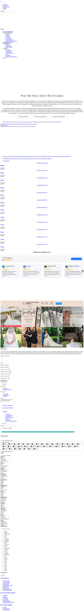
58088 (2, 165)
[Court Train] (3, 501)
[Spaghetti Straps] (4, 523)
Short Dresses (6, 584)
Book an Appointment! (8, 405)
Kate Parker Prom (7, 601)
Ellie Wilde (5, 597)
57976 (2, 246)
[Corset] (5, 472)
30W (71, 446)
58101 (2, 173)
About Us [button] (5, 411)
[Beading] (3, 487)
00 (10, 444)
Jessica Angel (6, 600)
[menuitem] (43, 4)
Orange (6, 558)
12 (43, 444)
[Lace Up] (4, 477)
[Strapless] (4, 524)
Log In (4, 9)
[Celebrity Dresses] (5, 470)
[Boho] (4, 464)
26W (58, 446)
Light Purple (7, 548)
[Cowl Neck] (4, 504)
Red (5, 557)
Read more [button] (4, 275)
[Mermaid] (4, 512)
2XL (36, 449)
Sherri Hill (5, 595)
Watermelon (7, 554)
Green (6, 535)
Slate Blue (7, 541)
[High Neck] (4, 506)
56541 (2, 202)
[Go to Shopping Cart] (1, 1)
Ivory (6, 561)
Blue (5, 542)
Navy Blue (7, 544)
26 (79, 444)
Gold (6, 563)
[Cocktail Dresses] (6, 461)
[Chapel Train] (3, 500)
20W (39, 446)
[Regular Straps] (4, 522)
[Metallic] (2, 482)
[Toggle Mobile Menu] (1, 402)
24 (74, 444)
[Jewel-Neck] (4, 507)
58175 (2, 195)
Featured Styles (6, 160)
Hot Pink (6, 552)
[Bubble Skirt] (5, 469)
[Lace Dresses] (4, 467)
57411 (2, 232)
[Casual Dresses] (6, 460)
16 (53, 444)
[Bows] (3, 489)
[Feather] (3, 494)
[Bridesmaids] (6, 458)
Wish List (5, 4)
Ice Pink (6, 549)
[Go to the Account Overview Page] (1, 2)
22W (46, 446)
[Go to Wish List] (2, 1)
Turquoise (7, 539)
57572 (2, 224)
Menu (2, 29)
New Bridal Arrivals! (7, 590)
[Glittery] (2, 481)
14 (48, 444)
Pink (5, 550)
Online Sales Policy (7, 389)
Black (6, 566)
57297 (2, 210)
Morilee (4, 607)
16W (27, 446)
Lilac (6, 546)
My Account (5, 5)
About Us (5, 388)
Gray (6, 567)
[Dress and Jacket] (4, 465)
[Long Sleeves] (5, 518)
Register (5, 8)
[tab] (43, 411)
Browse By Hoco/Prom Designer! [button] (8, 592)
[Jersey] (3, 495)
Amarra (4, 596)
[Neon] (2, 483)
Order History (6, 395)
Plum (6, 555)
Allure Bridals (6, 608)
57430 (2, 217)
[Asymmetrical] (3, 499)
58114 (2, 187)
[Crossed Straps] (4, 476)
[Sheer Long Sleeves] (5, 519)
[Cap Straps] (4, 521)
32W (77, 446)
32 (15, 446)
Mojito (6, 532)
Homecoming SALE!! (7, 585)
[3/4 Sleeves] (5, 516)
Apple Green (7, 533)
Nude (6, 562)
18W (33, 446)
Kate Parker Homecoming (8, 602)
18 (58, 444)
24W (52, 446)
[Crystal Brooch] (3, 490)
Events (4, 423)
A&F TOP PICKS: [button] (5, 578)
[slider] (75, 432)
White (6, 570)
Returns (4, 384)
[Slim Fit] (4, 513)
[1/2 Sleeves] (5, 515)
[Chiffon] (3, 493)
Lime (6, 536)
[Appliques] (3, 486)
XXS (5, 449)
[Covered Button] (4, 475)
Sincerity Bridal (6, 609)
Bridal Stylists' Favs (7, 589)
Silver (6, 569)
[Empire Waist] (4, 511)
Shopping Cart (6, 6)
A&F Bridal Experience (8, 407)
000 (5, 444)
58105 (2, 180)
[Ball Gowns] (4, 463)
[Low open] (4, 478)
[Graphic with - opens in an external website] (4, 125)
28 (5, 446)
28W (64, 446)
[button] (8, 31)
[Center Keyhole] (5, 471)
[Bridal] (6, 457)
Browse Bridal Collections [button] (6, 604)
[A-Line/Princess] (4, 510)
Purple (6, 545)
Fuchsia (6, 553)
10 (38, 444)
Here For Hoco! (6, 583)
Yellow (6, 531)
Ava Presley (5, 598)
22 (69, 444)
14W (21, 446)
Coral (6, 559)
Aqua (6, 537)
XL (30, 449)
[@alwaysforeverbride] (24, 303)
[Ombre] (2, 484)
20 (63, 444)
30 (10, 446)
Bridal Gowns (6, 587)
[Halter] (4, 505)
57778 (2, 239)
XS (11, 449)
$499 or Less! (6, 586)
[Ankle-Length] (3, 498)
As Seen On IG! (6, 582)
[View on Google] (3, 266)
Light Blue (7, 540)
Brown (6, 565)
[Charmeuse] (3, 492)
